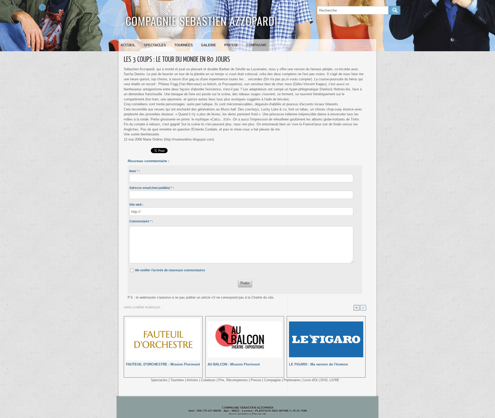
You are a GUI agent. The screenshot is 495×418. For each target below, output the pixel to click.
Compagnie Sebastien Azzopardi (202, 21)
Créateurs (208, 380)
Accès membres (239, 413)
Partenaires (292, 380)
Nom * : (134, 171)
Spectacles (155, 45)
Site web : (136, 204)
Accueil (128, 45)
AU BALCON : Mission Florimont (234, 364)
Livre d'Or (310, 380)
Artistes (192, 380)
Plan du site (259, 413)
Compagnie (256, 45)
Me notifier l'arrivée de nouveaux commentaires (170, 270)
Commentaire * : (141, 221)
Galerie (208, 45)
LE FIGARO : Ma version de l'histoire (318, 364)
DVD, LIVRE (329, 380)
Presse (231, 45)
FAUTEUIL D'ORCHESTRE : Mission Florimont (163, 364)
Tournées (183, 45)
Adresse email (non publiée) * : (151, 188)
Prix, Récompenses (233, 380)
